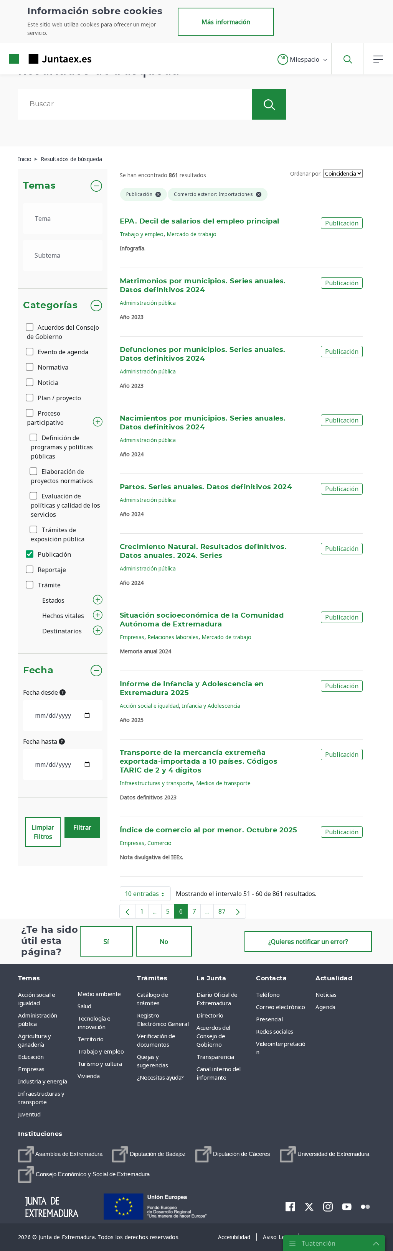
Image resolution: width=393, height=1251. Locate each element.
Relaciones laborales (172, 637)
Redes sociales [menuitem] (274, 1031)
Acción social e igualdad (149, 705)
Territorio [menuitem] (91, 1039)
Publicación (53, 554)
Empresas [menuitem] (31, 1069)
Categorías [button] (50, 305)
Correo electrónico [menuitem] (280, 1007)
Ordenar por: (306, 173)
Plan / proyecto (58, 398)
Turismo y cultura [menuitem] (100, 1063)
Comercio (159, 843)
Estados (53, 600)
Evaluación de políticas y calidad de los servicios (65, 505)
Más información (225, 22)
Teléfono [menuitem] (267, 994)
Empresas (132, 637)
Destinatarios (62, 631)
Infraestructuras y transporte (156, 783)
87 (224, 913)
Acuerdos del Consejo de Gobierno (63, 332)
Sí (106, 941)
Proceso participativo (45, 418)
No (164, 941)
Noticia (47, 382)
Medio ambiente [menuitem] (99, 994)
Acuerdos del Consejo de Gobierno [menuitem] (213, 1036)
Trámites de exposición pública (57, 534)
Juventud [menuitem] (29, 1114)
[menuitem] (60, 1154)
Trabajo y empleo (141, 234)
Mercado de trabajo (191, 234)
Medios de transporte (223, 783)
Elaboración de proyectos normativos (62, 476)
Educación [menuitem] (31, 1056)
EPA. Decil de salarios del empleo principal (199, 221)
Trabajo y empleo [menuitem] (101, 1051)
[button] (302, 59)
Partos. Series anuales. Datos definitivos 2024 (206, 487)
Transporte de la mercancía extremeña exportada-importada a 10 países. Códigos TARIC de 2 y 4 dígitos (199, 762)
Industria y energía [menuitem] (42, 1081)
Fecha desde (41, 692)
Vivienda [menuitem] (88, 1076)
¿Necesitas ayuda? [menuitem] (160, 1077)
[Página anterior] (127, 911)
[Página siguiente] (238, 911)
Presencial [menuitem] (269, 1019)
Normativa (52, 367)
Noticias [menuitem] (325, 994)
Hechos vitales (63, 616)
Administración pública (148, 302)
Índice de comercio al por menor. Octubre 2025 (208, 830)
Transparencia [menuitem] (215, 1056)
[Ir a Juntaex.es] (36, 59)
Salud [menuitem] (84, 1006)
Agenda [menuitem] (325, 1007)
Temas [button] (39, 186)
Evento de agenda (62, 352)
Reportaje (51, 569)
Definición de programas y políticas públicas (62, 447)
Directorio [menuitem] (209, 1015)
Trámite (48, 585)
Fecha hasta (41, 741)
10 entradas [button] (148, 895)
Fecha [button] (38, 670)
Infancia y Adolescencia (211, 705)
